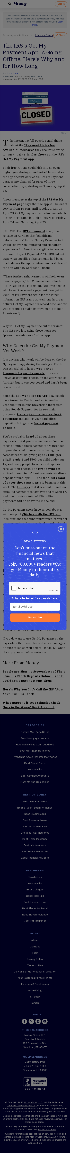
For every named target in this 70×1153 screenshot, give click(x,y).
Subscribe (35, 617)
